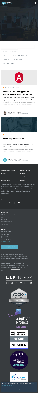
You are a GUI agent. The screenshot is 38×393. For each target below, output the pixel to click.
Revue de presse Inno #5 (13, 138)
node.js (17, 87)
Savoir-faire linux (8, 170)
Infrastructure (22, 46)
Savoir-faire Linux (16, 159)
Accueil (3, 35)
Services (4, 173)
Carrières (23, 177)
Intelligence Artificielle (10, 63)
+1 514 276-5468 (6, 224)
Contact (23, 173)
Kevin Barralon (14, 112)
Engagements (6, 177)
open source (18, 134)
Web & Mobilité (7, 59)
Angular (7, 87)
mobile (12, 87)
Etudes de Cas (25, 170)
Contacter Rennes (5, 241)
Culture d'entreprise (9, 46)
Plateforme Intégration (10, 51)
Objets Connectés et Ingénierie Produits (15, 55)
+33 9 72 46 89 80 (7, 239)
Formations (5, 180)
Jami (31, 46)
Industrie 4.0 (18, 59)
